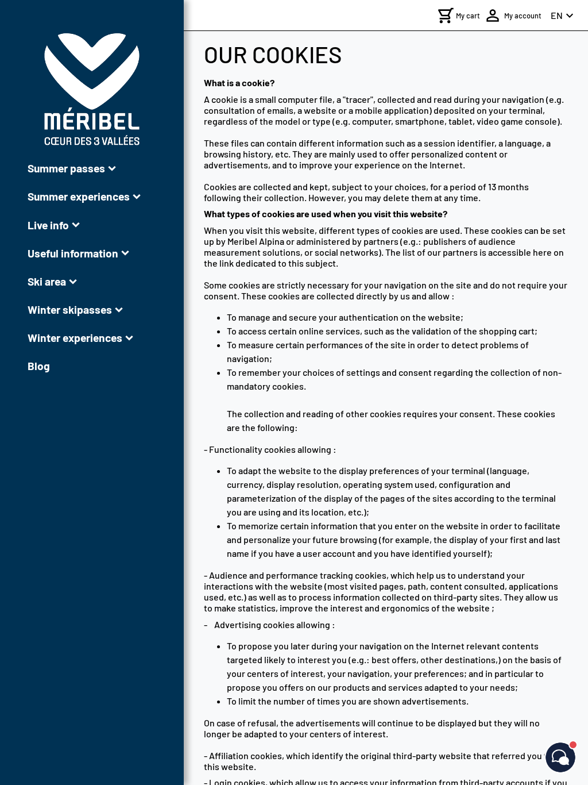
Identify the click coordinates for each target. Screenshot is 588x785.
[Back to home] (91, 89)
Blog (39, 365)
